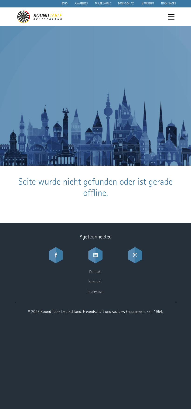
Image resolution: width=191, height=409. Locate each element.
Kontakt (95, 272)
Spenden (95, 282)
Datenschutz (126, 3)
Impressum (147, 3)
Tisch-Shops (168, 3)
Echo (65, 3)
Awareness (81, 3)
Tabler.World (103, 3)
